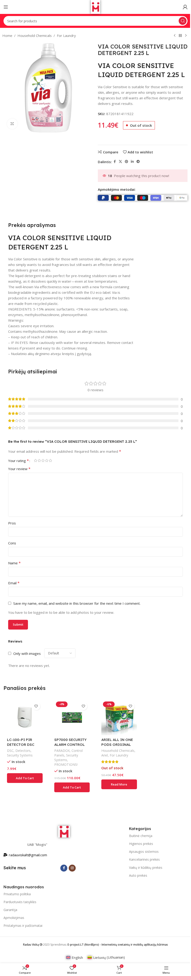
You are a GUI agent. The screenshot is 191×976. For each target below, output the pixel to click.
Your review (19, 468)
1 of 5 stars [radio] (35, 460)
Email (14, 582)
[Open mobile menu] (5, 7)
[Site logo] (95, 6)
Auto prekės (138, 875)
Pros (12, 523)
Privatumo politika (17, 894)
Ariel (104, 755)
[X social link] (120, 161)
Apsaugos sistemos (144, 851)
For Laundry (66, 35)
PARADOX (62, 750)
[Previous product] (174, 36)
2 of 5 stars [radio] (39, 460)
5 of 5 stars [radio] (50, 460)
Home (7, 35)
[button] (25, 778)
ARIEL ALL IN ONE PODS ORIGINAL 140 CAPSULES (117, 744)
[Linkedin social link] (132, 161)
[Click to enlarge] (12, 124)
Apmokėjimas (13, 917)
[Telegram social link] (138, 161)
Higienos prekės (141, 843)
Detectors (23, 750)
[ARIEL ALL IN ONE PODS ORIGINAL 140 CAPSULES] (119, 717)
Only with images (27, 653)
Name (14, 563)
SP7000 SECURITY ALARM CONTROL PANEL (70, 744)
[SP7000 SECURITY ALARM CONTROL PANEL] (72, 717)
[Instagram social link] (72, 868)
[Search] (183, 21)
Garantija (10, 910)
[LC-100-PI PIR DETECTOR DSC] (25, 717)
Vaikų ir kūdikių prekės (145, 867)
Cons (12, 543)
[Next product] (186, 36)
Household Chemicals (34, 35)
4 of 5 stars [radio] (46, 460)
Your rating (18, 460)
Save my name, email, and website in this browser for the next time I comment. (76, 603)
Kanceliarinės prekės (144, 859)
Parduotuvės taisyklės (19, 902)
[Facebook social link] (114, 161)
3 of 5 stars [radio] (43, 460)
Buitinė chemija (140, 836)
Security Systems (20, 755)
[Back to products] (180, 36)
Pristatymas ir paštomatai (22, 925)
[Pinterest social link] (126, 161)
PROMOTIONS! (66, 764)
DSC (10, 750)
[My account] (185, 7)
